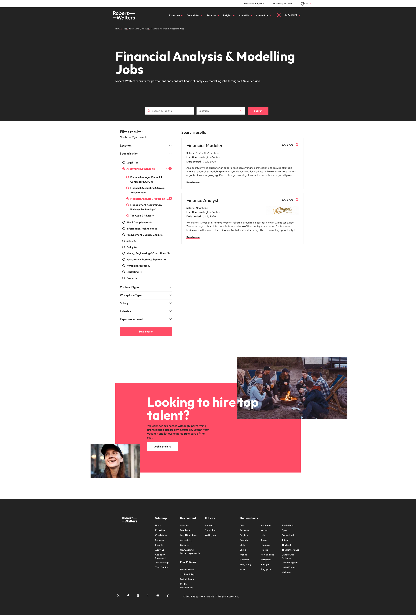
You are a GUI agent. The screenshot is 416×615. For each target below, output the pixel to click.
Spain (284, 530)
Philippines (266, 559)
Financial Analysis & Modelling (149, 198)
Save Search (146, 331)
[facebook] (128, 595)
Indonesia (266, 525)
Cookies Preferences (186, 586)
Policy (131, 247)
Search (258, 110)
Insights (227, 15)
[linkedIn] (148, 595)
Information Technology (142, 228)
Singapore (266, 569)
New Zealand (267, 554)
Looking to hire (282, 3)
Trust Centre (161, 567)
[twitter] (118, 595)
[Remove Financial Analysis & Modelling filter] (170, 198)
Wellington (210, 535)
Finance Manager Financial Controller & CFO (146, 179)
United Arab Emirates (288, 556)
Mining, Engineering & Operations (148, 253)
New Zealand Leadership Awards (190, 551)
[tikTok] (168, 595)
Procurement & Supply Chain (144, 234)
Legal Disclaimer (188, 535)
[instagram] (138, 595)
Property (133, 278)
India (242, 569)
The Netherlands (290, 549)
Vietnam (286, 572)
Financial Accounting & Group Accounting (147, 190)
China (243, 549)
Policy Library (187, 579)
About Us (244, 15)
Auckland (209, 525)
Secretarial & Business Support (146, 259)
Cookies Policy (187, 574)
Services (211, 15)
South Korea (288, 525)
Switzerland (288, 535)
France (243, 554)
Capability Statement (160, 556)
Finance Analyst (202, 200)
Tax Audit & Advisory (143, 215)
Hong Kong (245, 564)
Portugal (265, 564)
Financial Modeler (204, 145)
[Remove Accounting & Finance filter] (170, 168)
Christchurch (211, 530)
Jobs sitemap (162, 562)
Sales (131, 241)
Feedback (185, 530)
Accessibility (186, 540)
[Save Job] (297, 144)
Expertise (174, 15)
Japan (264, 540)
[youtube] (158, 595)
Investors (184, 525)
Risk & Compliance (139, 222)
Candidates (193, 15)
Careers (184, 544)
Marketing (134, 271)
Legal (132, 162)
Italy (263, 535)
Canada (244, 540)
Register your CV (254, 3)
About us (159, 549)
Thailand (286, 544)
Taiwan (285, 540)
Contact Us (262, 15)
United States (289, 567)
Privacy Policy (187, 569)
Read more (193, 182)
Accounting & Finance (141, 168)
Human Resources (138, 265)
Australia (244, 530)
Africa (243, 525)
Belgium (244, 535)
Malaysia (265, 544)
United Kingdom (290, 562)
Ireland (264, 530)
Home (158, 525)
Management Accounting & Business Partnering (146, 207)
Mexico (264, 549)
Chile (242, 544)
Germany (244, 559)
